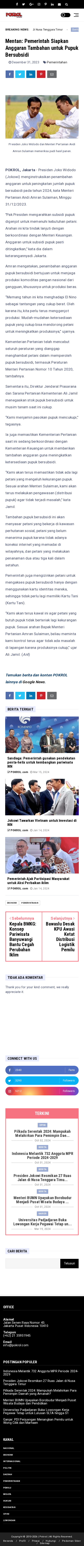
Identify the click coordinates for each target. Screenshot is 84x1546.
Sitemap (45, 1543)
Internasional (12, 1461)
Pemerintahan (57, 62)
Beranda (8, 1541)
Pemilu (7, 1488)
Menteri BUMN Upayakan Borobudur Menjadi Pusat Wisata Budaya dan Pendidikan (39, 1401)
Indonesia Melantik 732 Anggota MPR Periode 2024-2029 (41, 1372)
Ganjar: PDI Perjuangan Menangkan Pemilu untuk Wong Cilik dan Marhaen (38, 1421)
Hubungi (51, 1541)
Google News (33, 682)
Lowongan (9, 1520)
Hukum (7, 1501)
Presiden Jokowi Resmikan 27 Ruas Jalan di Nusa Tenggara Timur (39, 1382)
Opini (42, 1125)
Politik (7, 1468)
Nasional (8, 1448)
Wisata (7, 1494)
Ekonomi (12, 903)
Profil (22, 1541)
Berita (62, 29)
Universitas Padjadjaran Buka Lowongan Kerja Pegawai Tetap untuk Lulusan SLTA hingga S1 (36, 1411)
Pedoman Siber (71, 1541)
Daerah (7, 1474)
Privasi (36, 1541)
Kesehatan (9, 1507)
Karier (43, 1213)
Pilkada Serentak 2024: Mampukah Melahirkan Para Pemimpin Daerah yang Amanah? (39, 1392)
